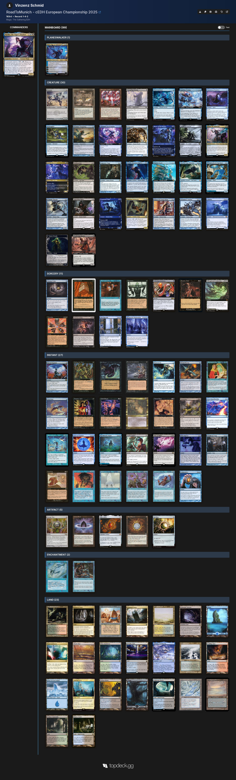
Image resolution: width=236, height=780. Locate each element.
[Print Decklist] (210, 11)
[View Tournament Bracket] (100, 12)
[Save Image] (200, 11)
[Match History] (221, 11)
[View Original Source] (227, 11)
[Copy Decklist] (205, 11)
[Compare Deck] (216, 11)
